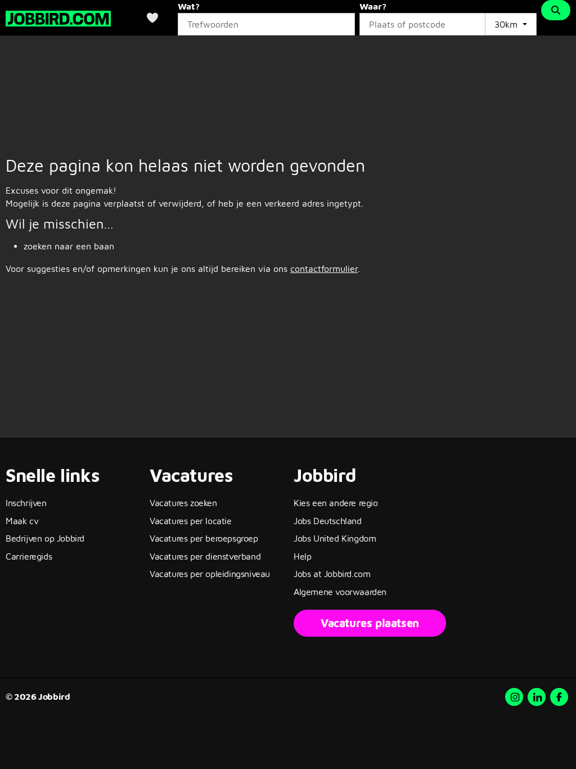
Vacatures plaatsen (370, 622)
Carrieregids (29, 556)
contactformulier (324, 268)
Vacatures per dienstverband (205, 556)
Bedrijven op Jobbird (45, 538)
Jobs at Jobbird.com (332, 574)
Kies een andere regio (336, 503)
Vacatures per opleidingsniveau (210, 574)
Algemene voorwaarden (340, 592)
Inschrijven (26, 503)
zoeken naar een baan (69, 246)
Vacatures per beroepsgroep (204, 538)
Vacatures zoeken (183, 503)
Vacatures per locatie (191, 521)
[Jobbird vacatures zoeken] (58, 17)
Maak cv (22, 521)
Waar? (372, 6)
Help (302, 556)
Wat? (189, 6)
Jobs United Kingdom (335, 538)
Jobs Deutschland (328, 521)
